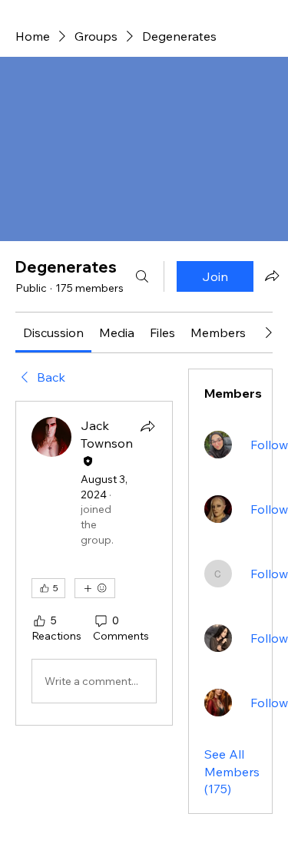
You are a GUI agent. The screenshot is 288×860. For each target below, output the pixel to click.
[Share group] (272, 275)
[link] (53, 332)
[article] (94, 563)
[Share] (147, 426)
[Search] (142, 276)
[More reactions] (94, 588)
